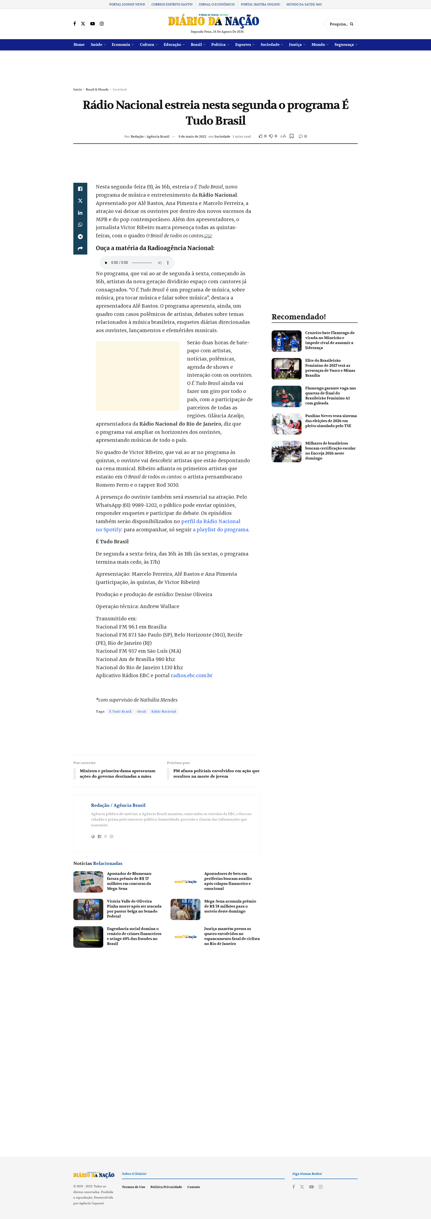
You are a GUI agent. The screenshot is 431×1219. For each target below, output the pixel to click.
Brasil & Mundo (97, 89)
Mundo (318, 44)
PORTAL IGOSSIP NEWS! (127, 4)
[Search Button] (352, 24)
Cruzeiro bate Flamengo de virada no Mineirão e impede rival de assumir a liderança (330, 340)
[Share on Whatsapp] (80, 225)
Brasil (196, 44)
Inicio (77, 89)
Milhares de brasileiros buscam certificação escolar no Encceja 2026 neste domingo (330, 451)
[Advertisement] (215, 69)
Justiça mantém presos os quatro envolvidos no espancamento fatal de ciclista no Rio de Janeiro (232, 936)
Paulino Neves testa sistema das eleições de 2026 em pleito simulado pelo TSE (331, 420)
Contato (193, 1187)
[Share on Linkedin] (80, 213)
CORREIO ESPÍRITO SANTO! (172, 4)
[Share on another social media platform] (80, 249)
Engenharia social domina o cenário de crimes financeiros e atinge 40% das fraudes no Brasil (134, 936)
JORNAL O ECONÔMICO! (217, 4)
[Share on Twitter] (80, 201)
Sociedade (270, 44)
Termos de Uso (133, 1187)
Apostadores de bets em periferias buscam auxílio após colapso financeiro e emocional (228, 881)
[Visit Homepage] (213, 21)
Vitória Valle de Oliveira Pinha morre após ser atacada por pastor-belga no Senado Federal (134, 909)
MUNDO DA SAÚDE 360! (304, 4)
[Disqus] (166, 1018)
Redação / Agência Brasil (150, 136)
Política (218, 44)
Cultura (147, 44)
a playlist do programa (220, 530)
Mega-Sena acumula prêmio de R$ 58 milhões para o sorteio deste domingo (230, 906)
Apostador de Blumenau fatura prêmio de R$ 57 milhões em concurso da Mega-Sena (129, 881)
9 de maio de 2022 (192, 136)
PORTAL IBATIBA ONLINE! (260, 4)
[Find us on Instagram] (102, 24)
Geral (141, 711)
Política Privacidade (166, 1187)
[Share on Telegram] (80, 237)
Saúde (96, 44)
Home (79, 44)
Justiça (295, 44)
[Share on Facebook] (80, 189)
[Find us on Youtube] (92, 24)
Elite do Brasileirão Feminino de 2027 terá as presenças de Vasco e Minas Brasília (330, 368)
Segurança (344, 44)
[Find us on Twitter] (83, 24)
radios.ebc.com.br (192, 675)
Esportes (243, 44)
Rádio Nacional (163, 711)
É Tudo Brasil (120, 711)
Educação (172, 44)
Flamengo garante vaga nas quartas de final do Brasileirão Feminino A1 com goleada (330, 396)
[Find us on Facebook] (74, 24)
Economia (121, 44)
